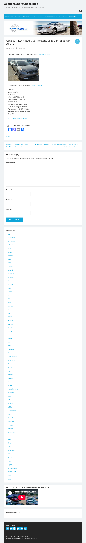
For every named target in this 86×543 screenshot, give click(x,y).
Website (9, 209)
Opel (9, 414)
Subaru (10, 454)
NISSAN (10, 407)
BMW (9, 259)
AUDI (9, 248)
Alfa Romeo (11, 237)
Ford (9, 302)
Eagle (9, 288)
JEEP (9, 342)
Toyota (10, 464)
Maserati (10, 374)
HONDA (10, 317)
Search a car (9, 17)
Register (17, 17)
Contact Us (72, 17)
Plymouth (11, 421)
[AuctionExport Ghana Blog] (43, 28)
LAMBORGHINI (12, 356)
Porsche (10, 428)
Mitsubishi (11, 403)
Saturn (10, 439)
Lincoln (10, 367)
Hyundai (10, 324)
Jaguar (10, 338)
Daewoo (10, 277)
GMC (9, 313)
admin (19, 48)
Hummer (10, 320)
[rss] (80, 11)
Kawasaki (11, 349)
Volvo (9, 475)
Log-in (33, 17)
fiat (9, 295)
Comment (10, 163)
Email (9, 199)
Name (9, 190)
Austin (10, 252)
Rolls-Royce (11, 432)
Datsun (10, 281)
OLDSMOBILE (12, 410)
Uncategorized (12, 468)
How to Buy (62, 17)
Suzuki (10, 457)
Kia (9, 136)
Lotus (9, 371)
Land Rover (11, 360)
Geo (9, 310)
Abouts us (25, 17)
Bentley (10, 256)
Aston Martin (12, 245)
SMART (10, 446)
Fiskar (9, 299)
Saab (9, 436)
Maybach (10, 378)
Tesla (9, 461)
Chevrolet (11, 270)
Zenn (9, 479)
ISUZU (10, 331)
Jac (9, 335)
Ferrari (10, 292)
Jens (9, 346)
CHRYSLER (11, 274)
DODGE (10, 284)
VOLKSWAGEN (12, 472)
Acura (9, 234)
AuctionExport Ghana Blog (21, 4)
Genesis (10, 306)
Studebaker (11, 450)
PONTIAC (10, 425)
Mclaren (10, 385)
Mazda (10, 382)
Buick (9, 263)
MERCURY (11, 392)
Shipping (39, 17)
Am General (11, 241)
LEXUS (10, 364)
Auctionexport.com (44, 54)
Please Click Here (37, 85)
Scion (9, 443)
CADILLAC (11, 266)
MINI (9, 400)
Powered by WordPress (13, 538)
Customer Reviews (51, 17)
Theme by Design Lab (30, 538)
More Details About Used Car (18, 118)
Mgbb (9, 396)
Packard (10, 418)
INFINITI (10, 328)
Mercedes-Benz (13, 389)
